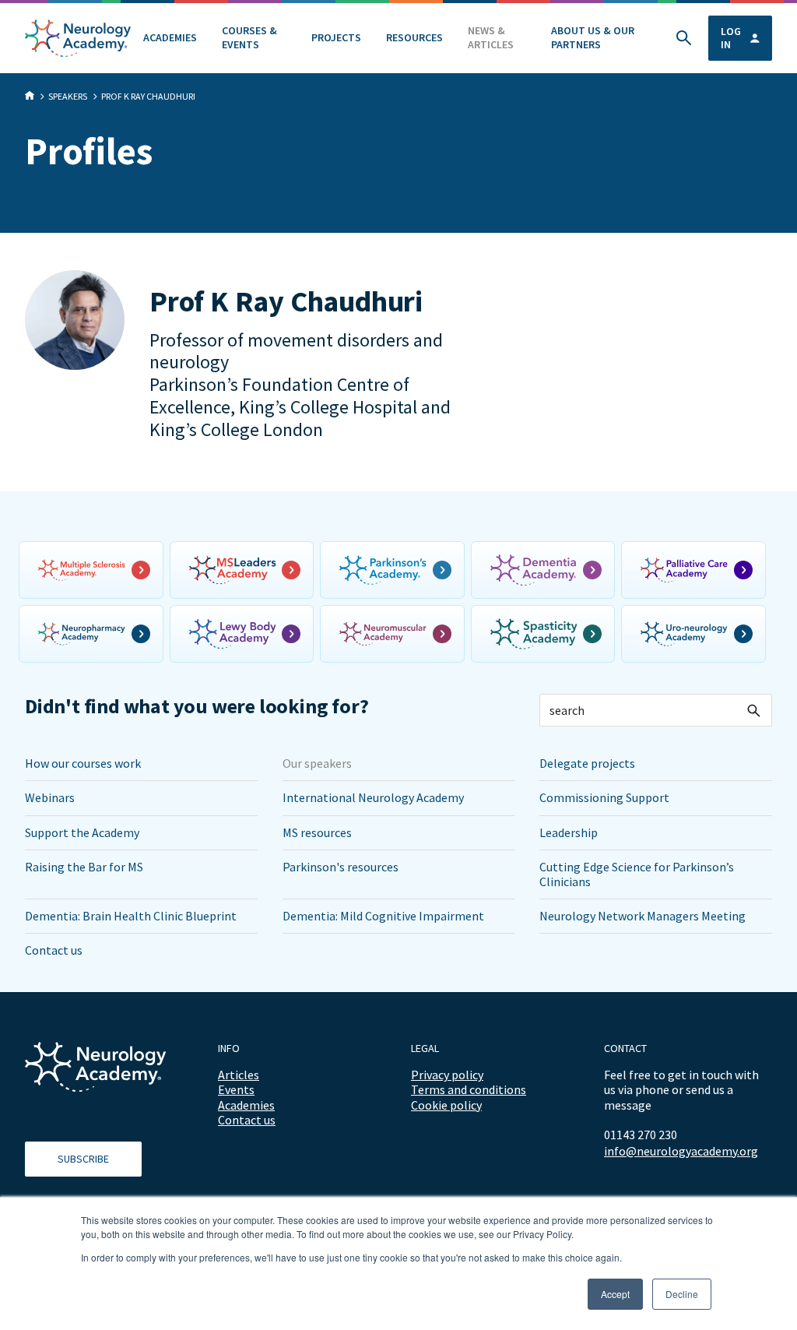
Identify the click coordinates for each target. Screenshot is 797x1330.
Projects (336, 37)
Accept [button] (615, 1293)
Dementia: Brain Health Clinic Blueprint (131, 916)
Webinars (50, 797)
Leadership (568, 832)
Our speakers (317, 763)
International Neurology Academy (373, 797)
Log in (731, 37)
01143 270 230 (640, 1134)
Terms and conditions (468, 1089)
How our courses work (83, 763)
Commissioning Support (604, 797)
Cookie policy (446, 1105)
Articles (238, 1074)
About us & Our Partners (592, 37)
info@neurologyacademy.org (681, 1151)
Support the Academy (82, 832)
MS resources (317, 832)
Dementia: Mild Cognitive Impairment (383, 916)
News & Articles (491, 37)
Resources (414, 37)
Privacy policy (447, 1074)
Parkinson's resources (340, 866)
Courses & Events (249, 37)
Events (236, 1089)
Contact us (54, 950)
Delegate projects (587, 763)
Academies (170, 37)
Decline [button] (681, 1293)
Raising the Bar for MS (84, 866)
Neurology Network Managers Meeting (642, 916)
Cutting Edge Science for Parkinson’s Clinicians (636, 874)
